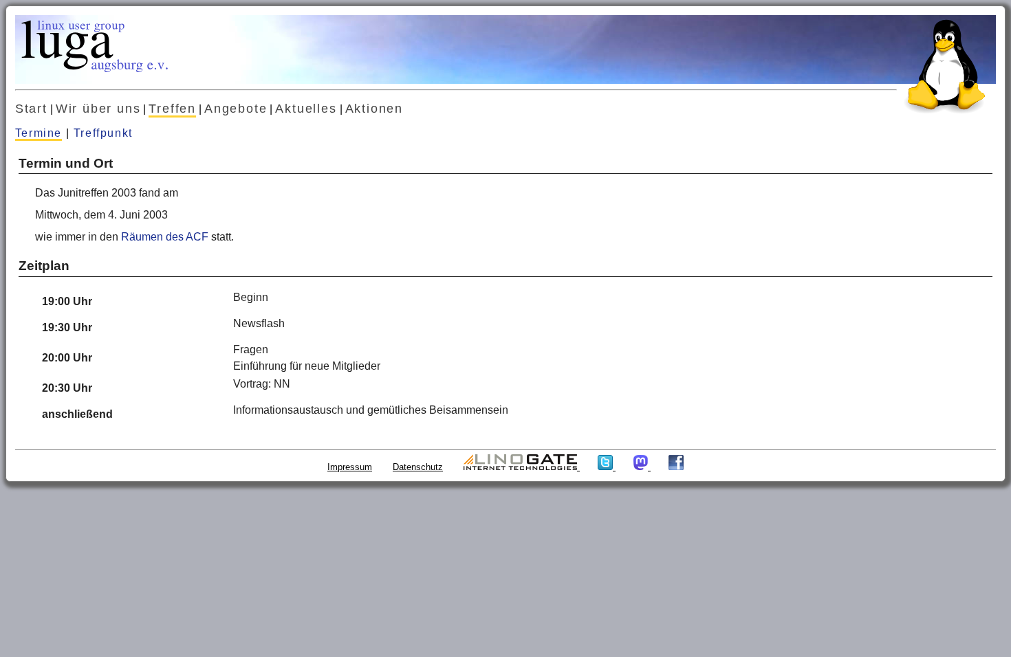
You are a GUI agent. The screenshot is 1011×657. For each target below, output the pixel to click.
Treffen (172, 108)
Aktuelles (305, 108)
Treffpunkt (103, 133)
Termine (38, 133)
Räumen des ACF (164, 237)
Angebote (235, 108)
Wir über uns (98, 108)
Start (31, 108)
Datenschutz (418, 467)
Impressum (349, 467)
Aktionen (374, 108)
